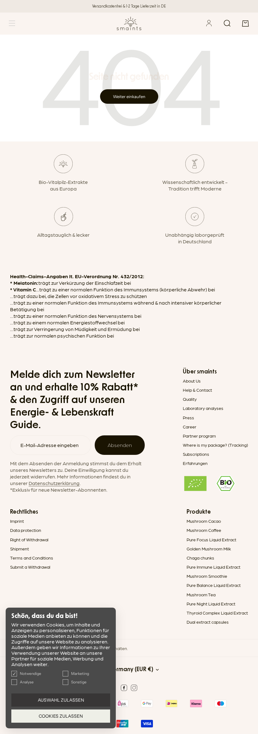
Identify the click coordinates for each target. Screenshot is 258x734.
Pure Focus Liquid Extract (211, 539)
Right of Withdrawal (29, 539)
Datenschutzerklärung (54, 483)
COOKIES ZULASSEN (61, 716)
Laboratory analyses (203, 408)
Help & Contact (197, 390)
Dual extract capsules (208, 622)
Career (189, 426)
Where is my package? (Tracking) (215, 445)
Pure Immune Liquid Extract (213, 567)
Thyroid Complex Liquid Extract (217, 612)
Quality (190, 399)
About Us (192, 381)
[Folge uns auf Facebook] (124, 688)
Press (188, 417)
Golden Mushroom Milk (209, 548)
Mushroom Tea (201, 594)
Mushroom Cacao (204, 521)
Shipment (19, 548)
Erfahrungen (195, 463)
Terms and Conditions (31, 557)
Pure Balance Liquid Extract (214, 585)
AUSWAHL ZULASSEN (61, 700)
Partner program (199, 436)
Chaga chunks (200, 557)
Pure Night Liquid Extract (211, 603)
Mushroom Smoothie (207, 576)
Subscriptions (196, 454)
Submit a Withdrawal (30, 567)
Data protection (25, 530)
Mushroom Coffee (204, 530)
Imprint (17, 521)
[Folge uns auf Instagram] (134, 688)
